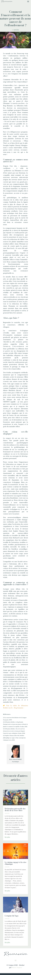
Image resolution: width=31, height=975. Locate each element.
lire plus (7, 837)
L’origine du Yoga (11, 915)
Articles (16, 30)
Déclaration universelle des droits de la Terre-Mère (15, 809)
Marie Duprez (17, 967)
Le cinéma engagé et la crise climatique (15, 863)
